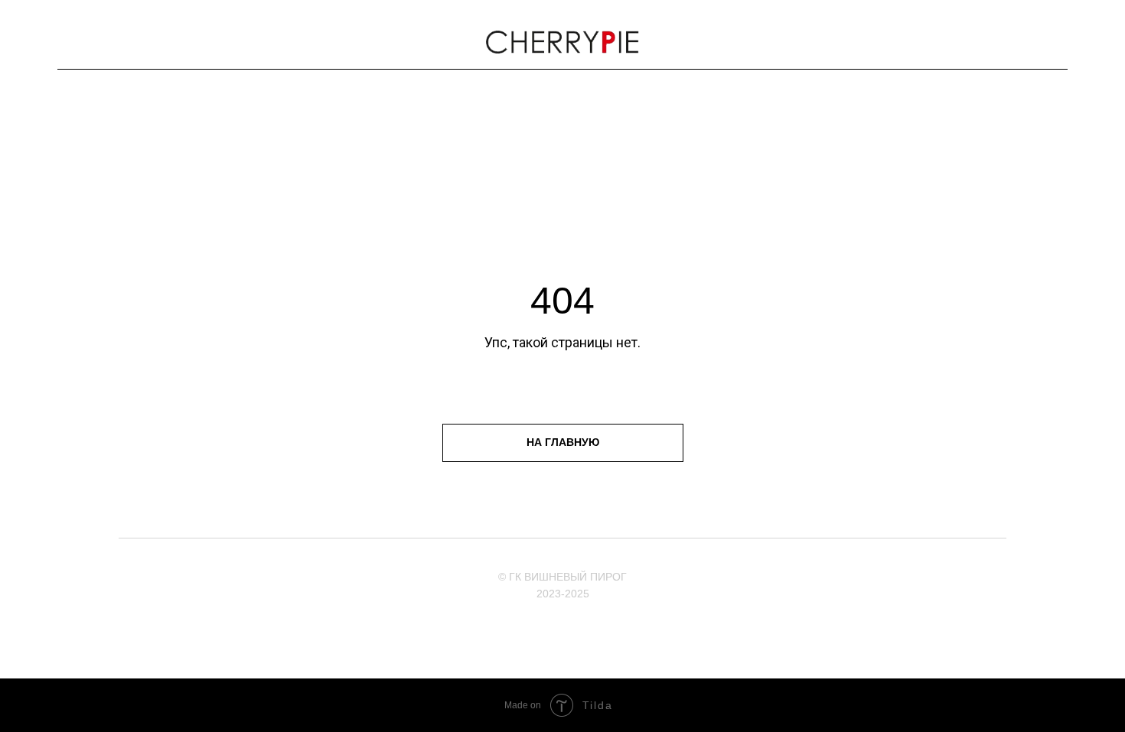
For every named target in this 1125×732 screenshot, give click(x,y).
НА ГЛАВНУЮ (563, 442)
